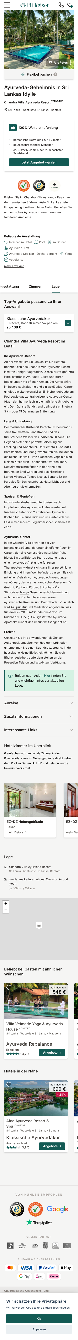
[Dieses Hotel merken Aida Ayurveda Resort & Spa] (8, 1084)
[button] (39, 925)
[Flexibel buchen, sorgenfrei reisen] (55, 74)
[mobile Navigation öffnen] (7, 4)
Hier (47, 676)
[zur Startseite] (35, 4)
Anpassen (39, 1329)
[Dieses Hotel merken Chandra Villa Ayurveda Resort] (69, 15)
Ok (39, 1318)
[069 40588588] (61, 5)
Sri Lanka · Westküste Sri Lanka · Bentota (34, 109)
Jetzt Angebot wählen (39, 162)
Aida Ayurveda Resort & (27, 1123)
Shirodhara (47, 587)
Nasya (24, 592)
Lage (56, 286)
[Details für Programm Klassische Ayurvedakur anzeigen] (68, 323)
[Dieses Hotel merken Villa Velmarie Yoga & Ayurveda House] (8, 987)
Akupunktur (19, 607)
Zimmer (35, 286)
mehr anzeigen (14, 266)
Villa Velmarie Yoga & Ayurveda (34, 1026)
